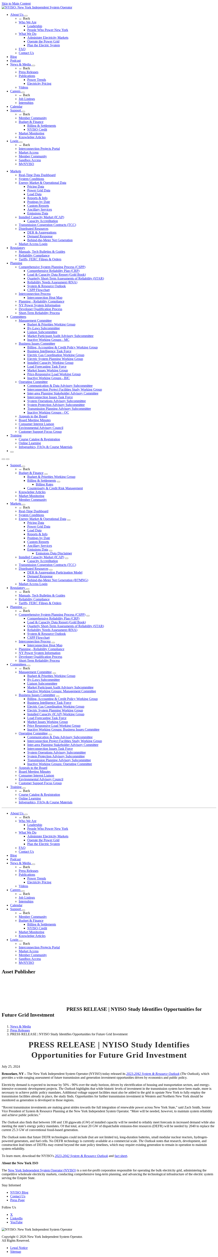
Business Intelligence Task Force (49, 351)
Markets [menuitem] (15, 171)
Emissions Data (37, 213)
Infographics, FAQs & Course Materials (45, 447)
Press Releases (28, 72)
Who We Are (27, 22)
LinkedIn (16, 1218)
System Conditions (31, 179)
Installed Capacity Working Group (50, 362)
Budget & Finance (31, 122)
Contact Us (26, 53)
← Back (24, 18)
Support (16, 110)
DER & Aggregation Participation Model (54, 572)
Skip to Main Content (16, 3)
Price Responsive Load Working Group (53, 725)
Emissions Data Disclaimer (54, 553)
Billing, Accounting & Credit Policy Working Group (62, 347)
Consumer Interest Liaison (36, 424)
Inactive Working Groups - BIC (48, 378)
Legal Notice (19, 1248)
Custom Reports (38, 205)
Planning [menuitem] (16, 263)
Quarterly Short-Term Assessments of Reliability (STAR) (65, 278)
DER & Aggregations (41, 232)
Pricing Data (35, 186)
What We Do (27, 34)
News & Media (21, 64)
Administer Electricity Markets (47, 37)
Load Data (34, 194)
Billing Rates (44, 484)
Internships (26, 102)
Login (14, 141)
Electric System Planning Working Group (55, 359)
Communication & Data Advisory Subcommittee (60, 385)
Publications (27, 76)
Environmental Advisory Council (41, 428)
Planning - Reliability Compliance (41, 301)
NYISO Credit (37, 129)
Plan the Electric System (43, 45)
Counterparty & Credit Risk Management (55, 488)
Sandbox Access (30, 160)
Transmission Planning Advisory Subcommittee (59, 408)
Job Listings (27, 99)
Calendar (16, 106)
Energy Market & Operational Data (42, 182)
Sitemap (15, 1251)
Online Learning (30, 443)
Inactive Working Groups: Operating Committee (59, 764)
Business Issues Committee (37, 343)
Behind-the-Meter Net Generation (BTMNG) (57, 580)
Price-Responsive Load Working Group (54, 374)
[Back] (34, 1009)
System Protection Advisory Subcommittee (56, 405)
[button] (12, 452)
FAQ (22, 49)
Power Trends (36, 79)
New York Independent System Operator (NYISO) (42, 1170)
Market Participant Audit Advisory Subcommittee (60, 336)
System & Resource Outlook (46, 286)
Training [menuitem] (16, 435)
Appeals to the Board (33, 416)
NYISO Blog (19, 1192)
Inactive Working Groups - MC (48, 339)
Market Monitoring (31, 133)
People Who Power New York (47, 30)
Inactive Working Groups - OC (48, 412)
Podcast (15, 60)
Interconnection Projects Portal (39, 148)
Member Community (33, 118)
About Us (17, 14)
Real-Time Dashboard (33, 511)
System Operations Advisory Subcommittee (56, 401)
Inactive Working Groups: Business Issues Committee (63, 729)
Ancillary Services (39, 209)
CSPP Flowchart (38, 290)
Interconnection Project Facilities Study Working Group (64, 389)
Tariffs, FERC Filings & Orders (40, 259)
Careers (15, 91)
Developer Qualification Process (40, 309)
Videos (23, 87)
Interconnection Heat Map (44, 297)
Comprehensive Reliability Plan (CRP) (53, 271)
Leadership (34, 26)
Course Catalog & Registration (39, 439)
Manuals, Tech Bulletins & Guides (42, 251)
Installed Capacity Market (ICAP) (41, 217)
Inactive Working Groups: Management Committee (61, 691)
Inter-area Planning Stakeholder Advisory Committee (62, 393)
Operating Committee (33, 382)
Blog (13, 57)
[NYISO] (37, 7)
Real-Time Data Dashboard (37, 175)
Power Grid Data (38, 190)
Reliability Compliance (34, 255)
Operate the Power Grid (43, 41)
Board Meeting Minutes (35, 420)
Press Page (17, 1200)
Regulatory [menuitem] (17, 248)
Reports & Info (37, 198)
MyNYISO (26, 164)
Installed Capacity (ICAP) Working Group (55, 714)
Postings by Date (38, 202)
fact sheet (121, 1156)
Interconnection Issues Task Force (50, 397)
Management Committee (35, 320)
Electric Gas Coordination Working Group (55, 355)
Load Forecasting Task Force (46, 366)
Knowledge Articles (32, 137)
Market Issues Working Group (47, 370)
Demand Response (40, 236)
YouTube (16, 1222)
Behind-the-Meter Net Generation (50, 240)
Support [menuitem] (16, 465)
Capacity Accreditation (42, 221)
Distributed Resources (33, 228)
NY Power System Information (39, 305)
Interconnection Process (35, 294)
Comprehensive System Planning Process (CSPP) (52, 267)
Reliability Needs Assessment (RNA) (52, 282)
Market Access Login (33, 244)
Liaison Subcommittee (42, 332)
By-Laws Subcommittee (43, 328)
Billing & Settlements (41, 125)
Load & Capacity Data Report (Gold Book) (56, 274)
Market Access (29, 152)
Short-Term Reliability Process (39, 313)
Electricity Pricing (39, 83)
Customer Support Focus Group (40, 431)
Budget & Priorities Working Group (51, 324)
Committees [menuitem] (18, 317)
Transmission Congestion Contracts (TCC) (47, 225)
